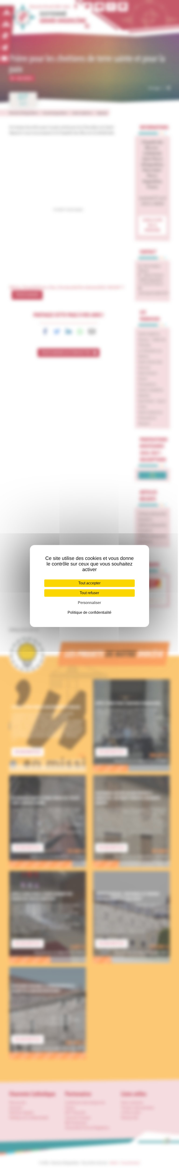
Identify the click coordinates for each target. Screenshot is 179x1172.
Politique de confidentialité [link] (89, 612)
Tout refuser (89, 593)
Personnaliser (89, 603)
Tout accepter (89, 583)
